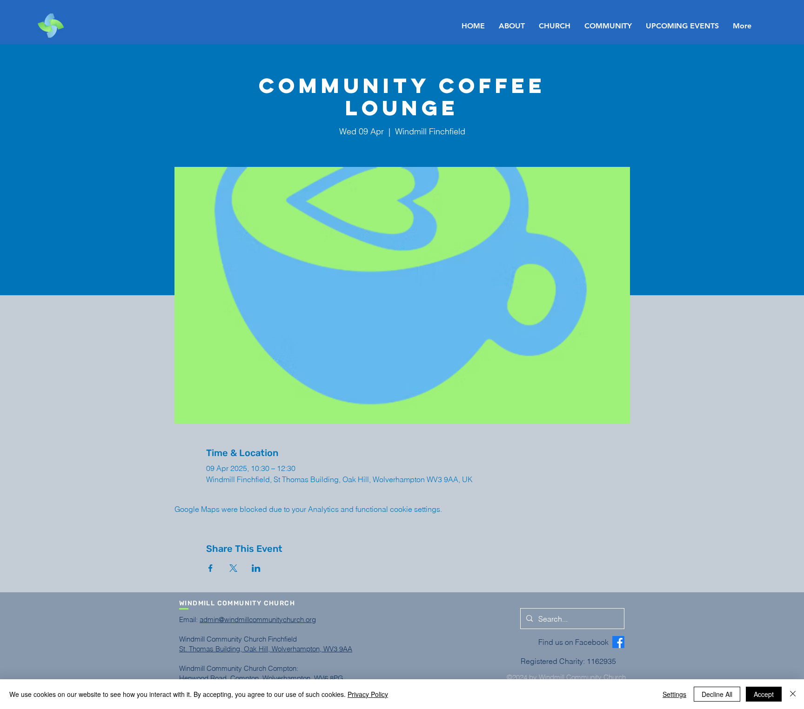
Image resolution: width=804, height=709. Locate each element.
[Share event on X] (233, 568)
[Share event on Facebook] (210, 568)
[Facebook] (618, 642)
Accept (764, 694)
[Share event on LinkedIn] (256, 568)
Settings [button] (674, 694)
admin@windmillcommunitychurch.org (258, 619)
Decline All (717, 694)
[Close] (792, 694)
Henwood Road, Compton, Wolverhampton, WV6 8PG (261, 678)
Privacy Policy (368, 694)
